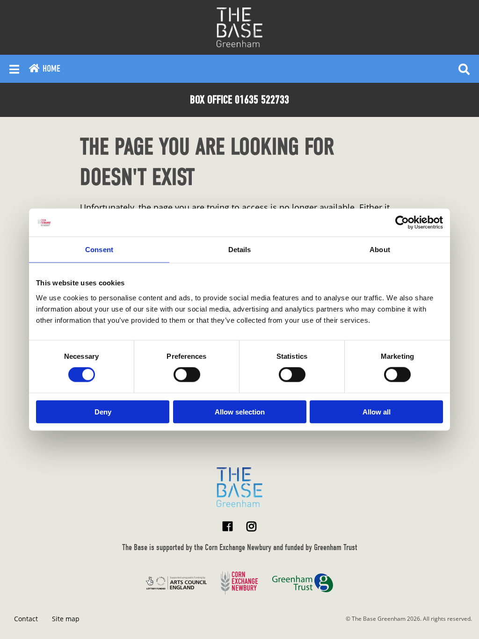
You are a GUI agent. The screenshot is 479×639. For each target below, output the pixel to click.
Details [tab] (239, 250)
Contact (26, 618)
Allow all (377, 411)
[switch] (187, 374)
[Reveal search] (464, 69)
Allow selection (240, 411)
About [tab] (380, 250)
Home (50, 68)
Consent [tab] (99, 250)
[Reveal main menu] (14, 69)
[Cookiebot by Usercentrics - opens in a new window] (402, 223)
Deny (102, 411)
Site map (66, 618)
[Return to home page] (239, 487)
